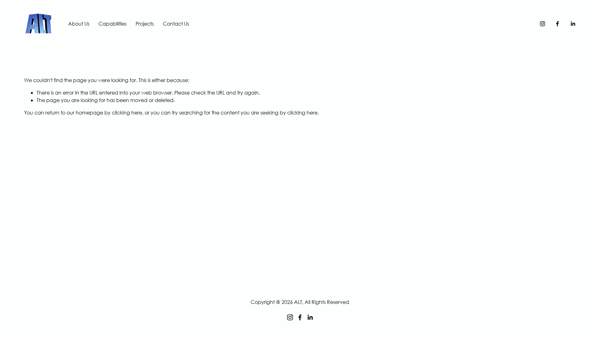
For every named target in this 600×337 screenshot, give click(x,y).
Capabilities (112, 23)
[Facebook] (557, 24)
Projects (145, 23)
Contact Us (176, 23)
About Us (78, 23)
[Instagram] (542, 24)
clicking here (127, 112)
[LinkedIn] (573, 24)
